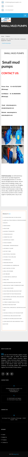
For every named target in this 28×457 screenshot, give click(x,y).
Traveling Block (8, 234)
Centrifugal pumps (9, 240)
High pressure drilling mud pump (13, 291)
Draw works (7, 225)
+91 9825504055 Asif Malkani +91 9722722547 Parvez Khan (14, 399)
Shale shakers (7, 242)
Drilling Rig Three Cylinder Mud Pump (14, 285)
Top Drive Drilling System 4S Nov (12, 217)
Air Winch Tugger (8, 248)
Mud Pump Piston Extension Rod (12, 294)
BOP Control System (9, 268)
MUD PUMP (6, 228)
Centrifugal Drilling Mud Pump (12, 315)
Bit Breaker (7, 274)
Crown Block (7, 259)
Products (8, 36)
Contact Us (5, 442)
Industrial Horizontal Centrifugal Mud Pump (14, 309)
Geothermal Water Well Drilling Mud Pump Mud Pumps (13, 298)
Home (2, 36)
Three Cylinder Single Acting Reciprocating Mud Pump (11, 303)
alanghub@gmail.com (14, 390)
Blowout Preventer (9, 231)
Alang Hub (15, 454)
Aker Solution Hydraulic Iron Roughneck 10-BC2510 (14, 221)
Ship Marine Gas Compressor (11, 265)
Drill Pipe (6, 279)
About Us (4, 437)
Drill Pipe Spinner (8, 271)
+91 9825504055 (9, 6)
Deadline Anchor (8, 262)
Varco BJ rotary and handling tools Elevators (13, 323)
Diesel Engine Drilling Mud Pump (12, 282)
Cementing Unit (8, 237)
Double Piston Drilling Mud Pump (13, 318)
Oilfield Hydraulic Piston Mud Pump (13, 313)
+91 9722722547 (9, 10)
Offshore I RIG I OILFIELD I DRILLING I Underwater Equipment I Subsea (13, 39)
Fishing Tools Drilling (10, 257)
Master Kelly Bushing (9, 254)
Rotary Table (7, 251)
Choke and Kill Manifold (10, 276)
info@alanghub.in (14, 391)
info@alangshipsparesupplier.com (13, 2)
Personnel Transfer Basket (11, 245)
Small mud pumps (8, 288)
